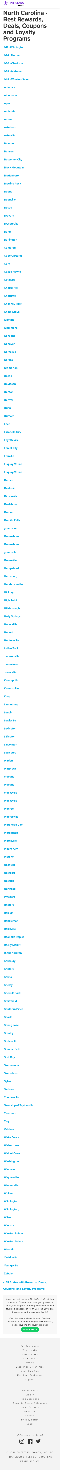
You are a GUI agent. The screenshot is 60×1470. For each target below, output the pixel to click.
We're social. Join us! (30, 1435)
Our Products (30, 1358)
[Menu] (55, 3)
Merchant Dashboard (30, 1375)
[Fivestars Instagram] (22, 1441)
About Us (30, 1411)
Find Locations (30, 1398)
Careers (30, 1415)
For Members (30, 1390)
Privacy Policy (30, 1419)
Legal (30, 1423)
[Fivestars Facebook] (30, 1441)
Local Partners (30, 1407)
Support (30, 1379)
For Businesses (30, 1346)
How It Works (30, 1354)
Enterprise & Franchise (30, 1366)
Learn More (30, 1329)
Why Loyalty (30, 1350)
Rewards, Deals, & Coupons (30, 1403)
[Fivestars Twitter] (38, 1441)
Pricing (30, 1362)
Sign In (30, 1394)
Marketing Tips (30, 1371)
